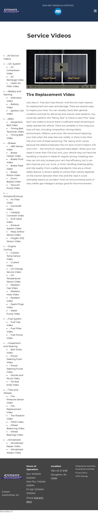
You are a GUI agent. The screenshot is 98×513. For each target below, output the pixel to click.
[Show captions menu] (80, 87)
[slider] (57, 87)
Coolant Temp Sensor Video (14, 256)
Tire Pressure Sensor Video (15, 399)
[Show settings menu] (89, 87)
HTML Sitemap (81, 476)
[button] (61, 474)
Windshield (14, 440)
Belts (11, 119)
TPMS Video (17, 422)
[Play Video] (28, 87)
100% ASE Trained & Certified (58, 5)
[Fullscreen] (94, 87)
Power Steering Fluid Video (14, 359)
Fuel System (15, 319)
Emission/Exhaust (13, 196)
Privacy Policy (81, 473)
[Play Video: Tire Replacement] (61, 67)
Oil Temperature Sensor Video (14, 278)
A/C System (14, 64)
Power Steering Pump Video (15, 368)
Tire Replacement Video (14, 409)
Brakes (12, 143)
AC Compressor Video (13, 70)
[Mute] (84, 87)
